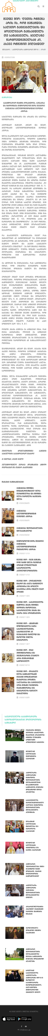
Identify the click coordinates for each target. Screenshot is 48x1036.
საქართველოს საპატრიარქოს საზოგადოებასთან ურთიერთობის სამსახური (23, 720)
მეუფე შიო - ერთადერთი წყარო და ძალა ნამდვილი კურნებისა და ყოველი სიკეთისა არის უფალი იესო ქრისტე (30, 586)
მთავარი (6, 50)
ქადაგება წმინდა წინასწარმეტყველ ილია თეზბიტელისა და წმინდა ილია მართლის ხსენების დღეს (29, 493)
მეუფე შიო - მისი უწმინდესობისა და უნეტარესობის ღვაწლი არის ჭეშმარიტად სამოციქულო (28, 655)
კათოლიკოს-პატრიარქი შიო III (25, 50)
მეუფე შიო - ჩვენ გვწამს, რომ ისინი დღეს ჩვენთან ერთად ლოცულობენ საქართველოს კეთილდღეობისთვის (29, 565)
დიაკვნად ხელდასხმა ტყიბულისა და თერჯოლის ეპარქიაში (32, 826)
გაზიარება (7, 97)
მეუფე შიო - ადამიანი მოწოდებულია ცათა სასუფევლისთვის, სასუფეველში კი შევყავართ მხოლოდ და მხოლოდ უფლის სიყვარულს (28, 632)
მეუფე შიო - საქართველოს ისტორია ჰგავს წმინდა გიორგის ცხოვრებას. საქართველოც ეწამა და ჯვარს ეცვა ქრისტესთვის (30, 607)
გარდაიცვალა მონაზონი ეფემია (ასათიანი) (33, 930)
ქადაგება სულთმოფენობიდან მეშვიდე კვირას (26, 513)
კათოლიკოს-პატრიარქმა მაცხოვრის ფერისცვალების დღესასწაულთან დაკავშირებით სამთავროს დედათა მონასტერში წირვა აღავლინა (34, 782)
